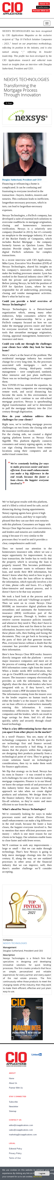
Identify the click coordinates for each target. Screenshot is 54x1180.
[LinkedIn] (36, 1054)
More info (37, 1176)
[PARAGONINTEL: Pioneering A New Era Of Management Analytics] (27, 1019)
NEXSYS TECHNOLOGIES (15, 943)
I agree (42, 1173)
